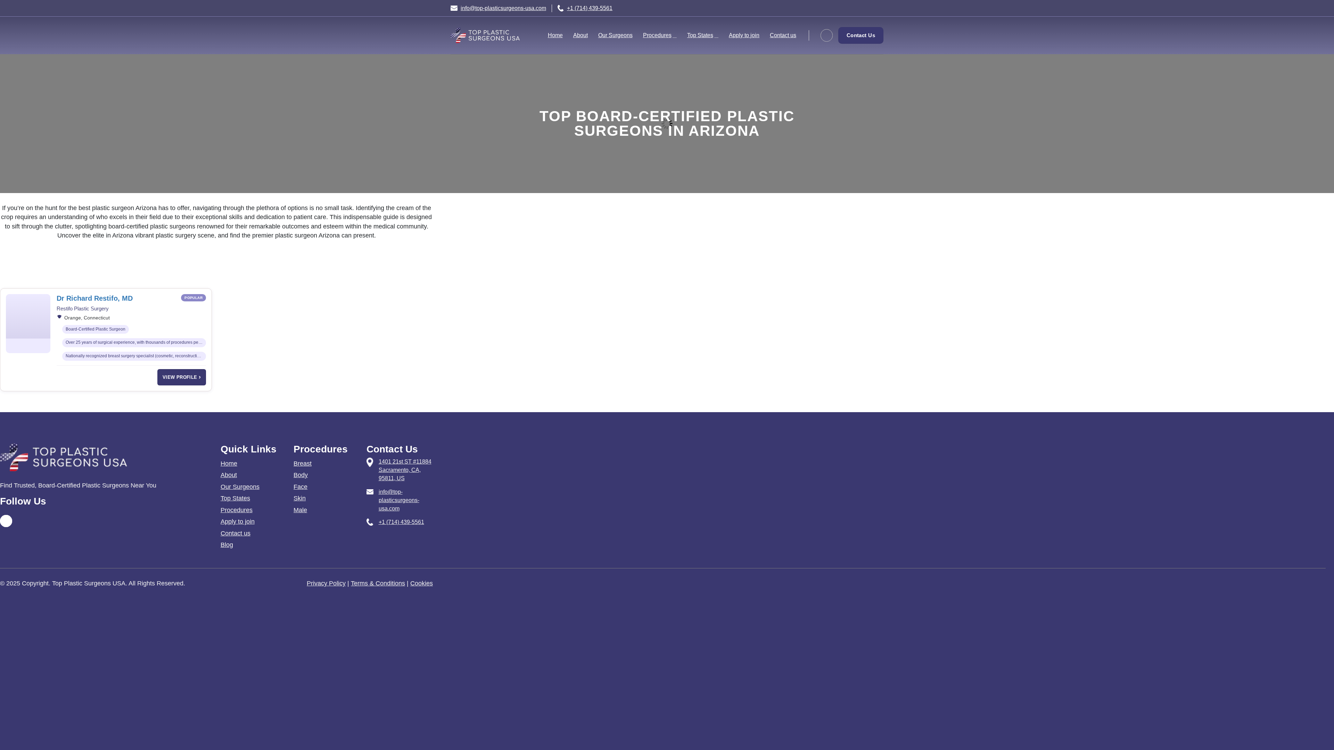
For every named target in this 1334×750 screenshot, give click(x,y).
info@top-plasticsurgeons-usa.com (503, 8)
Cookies (421, 583)
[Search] (827, 35)
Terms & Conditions (378, 583)
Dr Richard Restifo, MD (95, 298)
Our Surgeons (615, 35)
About (580, 35)
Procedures (657, 35)
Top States (700, 35)
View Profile (182, 377)
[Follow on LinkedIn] (890, 14)
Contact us (783, 35)
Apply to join (744, 35)
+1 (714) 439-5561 (589, 8)
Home (555, 35)
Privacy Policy (326, 583)
